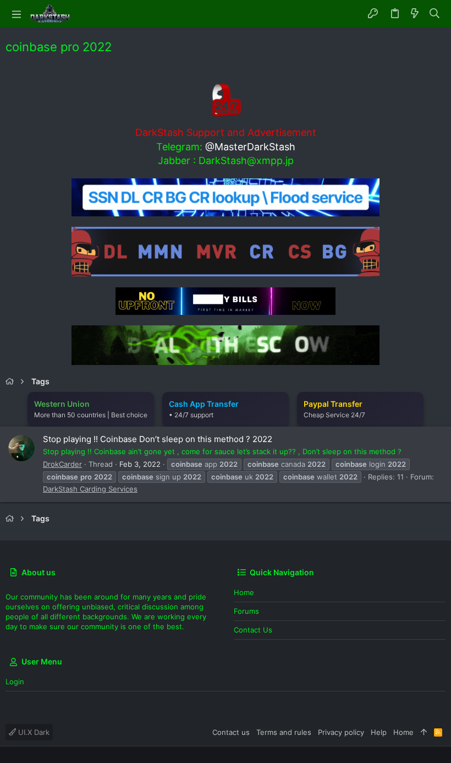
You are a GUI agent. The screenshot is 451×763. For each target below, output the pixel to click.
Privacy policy (341, 732)
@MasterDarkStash (250, 146)
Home (244, 592)
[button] (17, 14)
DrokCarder (62, 464)
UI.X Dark (33, 732)
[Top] (424, 732)
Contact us (253, 629)
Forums (246, 611)
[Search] (435, 14)
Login (15, 681)
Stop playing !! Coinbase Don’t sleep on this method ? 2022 (157, 439)
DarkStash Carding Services (90, 488)
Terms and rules (283, 732)
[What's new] (414, 14)
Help (379, 732)
